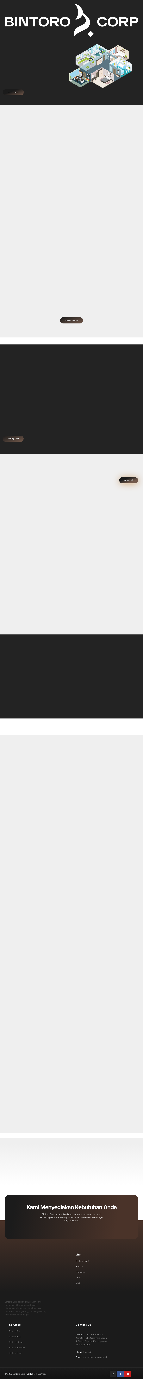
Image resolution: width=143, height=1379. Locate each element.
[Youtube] (127, 1374)
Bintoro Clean (104, 607)
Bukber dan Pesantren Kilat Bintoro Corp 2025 (36, 879)
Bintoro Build (103, 541)
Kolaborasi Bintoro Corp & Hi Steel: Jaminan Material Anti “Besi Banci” (59, 838)
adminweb (36, 832)
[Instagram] (113, 1374)
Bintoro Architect (37, 541)
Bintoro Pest (37, 607)
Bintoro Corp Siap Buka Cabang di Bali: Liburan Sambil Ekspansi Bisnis (36, 942)
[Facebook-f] (120, 1374)
